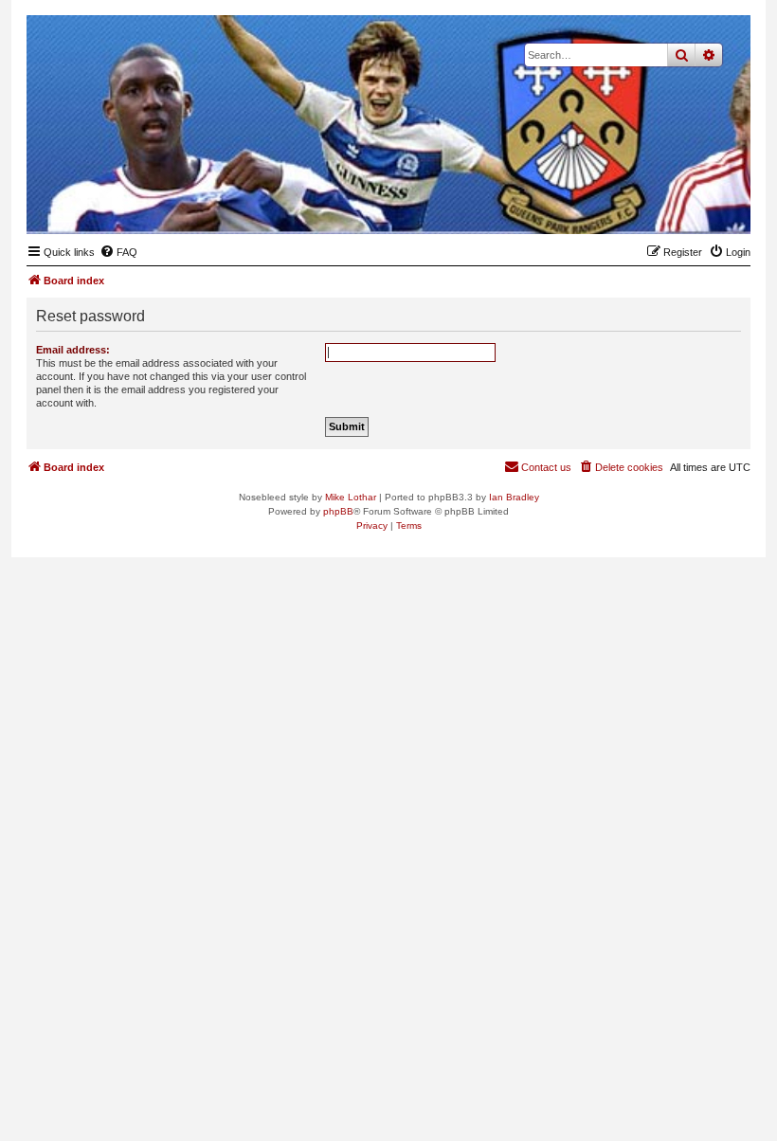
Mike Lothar (350, 497)
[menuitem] (118, 252)
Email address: (73, 349)
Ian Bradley (514, 497)
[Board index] (643, 205)
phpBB (338, 511)
